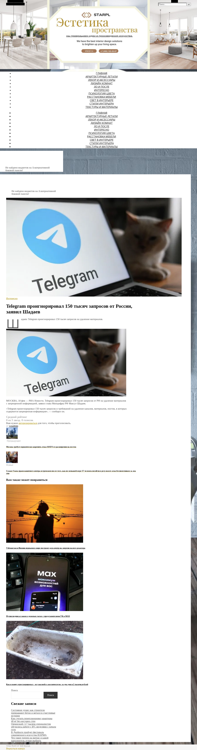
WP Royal (25, 745)
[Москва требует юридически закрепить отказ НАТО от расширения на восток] (12, 438)
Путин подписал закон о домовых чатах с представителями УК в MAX (38, 616)
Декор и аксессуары (101, 80)
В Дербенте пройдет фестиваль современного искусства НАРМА (29, 733)
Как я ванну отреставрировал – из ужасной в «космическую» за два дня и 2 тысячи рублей (47, 684)
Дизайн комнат (102, 83)
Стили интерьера (102, 103)
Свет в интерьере (101, 100)
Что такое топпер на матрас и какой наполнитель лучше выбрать (29, 739)
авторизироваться (28, 423)
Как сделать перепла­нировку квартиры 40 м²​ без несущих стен (31, 720)
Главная (101, 73)
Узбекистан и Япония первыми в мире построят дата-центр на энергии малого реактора (45, 548)
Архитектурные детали (102, 76)
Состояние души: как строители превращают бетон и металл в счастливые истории (33, 713)
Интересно (101, 90)
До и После (101, 86)
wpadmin (13, 426)
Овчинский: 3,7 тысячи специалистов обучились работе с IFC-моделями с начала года (33, 727)
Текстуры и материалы (101, 107)
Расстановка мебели (101, 97)
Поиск (14, 690)
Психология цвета (101, 93)
